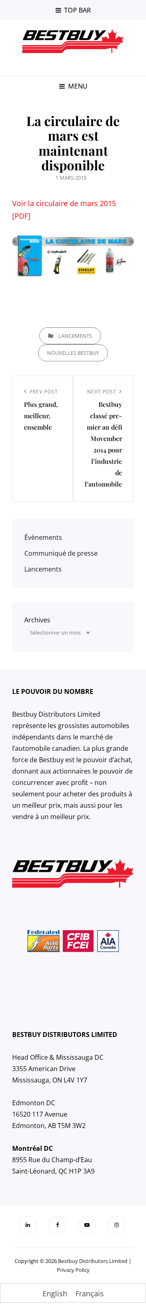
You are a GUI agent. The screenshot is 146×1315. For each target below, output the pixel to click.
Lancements (75, 335)
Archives (37, 619)
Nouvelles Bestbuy (73, 352)
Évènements (43, 537)
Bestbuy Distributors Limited (92, 1261)
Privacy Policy (73, 1270)
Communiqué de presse (61, 553)
